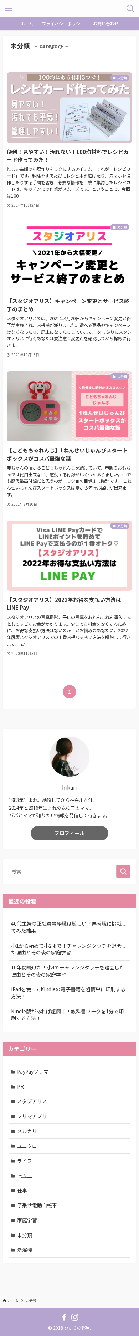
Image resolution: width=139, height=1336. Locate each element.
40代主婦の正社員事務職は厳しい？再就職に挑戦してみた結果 (69, 927)
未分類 (24, 1235)
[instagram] (75, 1317)
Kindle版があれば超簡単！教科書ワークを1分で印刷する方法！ (67, 1015)
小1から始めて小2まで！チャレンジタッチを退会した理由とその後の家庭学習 (69, 949)
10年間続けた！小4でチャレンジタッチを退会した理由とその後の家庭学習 (67, 971)
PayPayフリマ (32, 1071)
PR (20, 1086)
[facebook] (64, 1317)
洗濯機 (24, 1249)
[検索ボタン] (130, 8)
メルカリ (27, 1131)
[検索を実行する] (123, 871)
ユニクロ (27, 1146)
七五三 (24, 1175)
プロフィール (69, 833)
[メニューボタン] (8, 8)
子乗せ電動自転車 (37, 1205)
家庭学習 (27, 1220)
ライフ (24, 1160)
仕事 (22, 1190)
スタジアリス (32, 1101)
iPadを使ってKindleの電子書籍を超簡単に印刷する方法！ (68, 993)
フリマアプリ (32, 1116)
